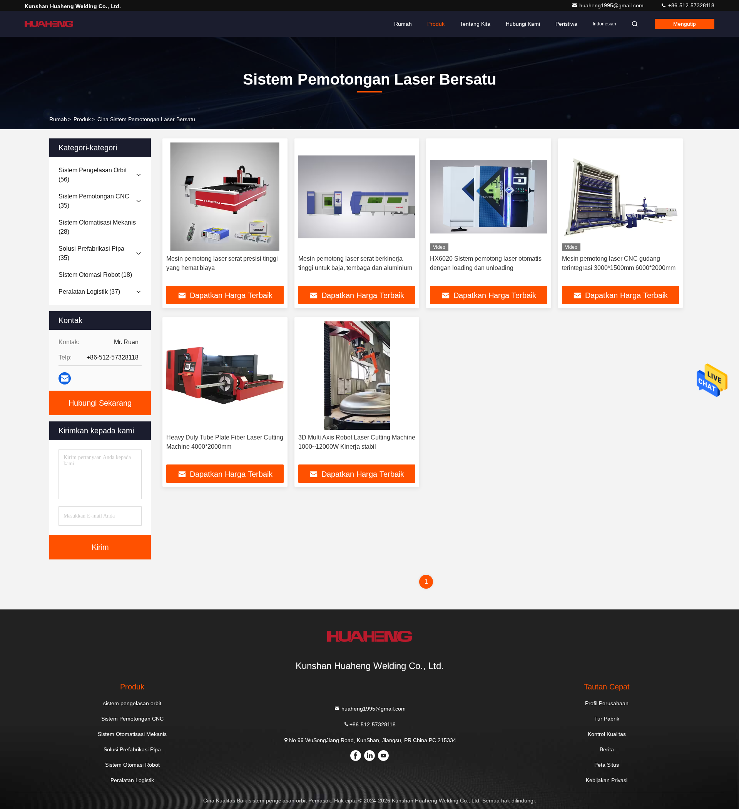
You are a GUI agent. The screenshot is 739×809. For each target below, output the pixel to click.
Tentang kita (475, 24)
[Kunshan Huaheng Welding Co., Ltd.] (49, 24)
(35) (94, 201)
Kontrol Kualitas (607, 734)
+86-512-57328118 (690, 5)
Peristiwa (566, 24)
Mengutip (684, 24)
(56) (93, 175)
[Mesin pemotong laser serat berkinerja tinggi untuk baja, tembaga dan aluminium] (357, 196)
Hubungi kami (523, 24)
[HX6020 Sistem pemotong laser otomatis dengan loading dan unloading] (488, 196)
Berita (607, 749)
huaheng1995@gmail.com (612, 5)
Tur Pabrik (606, 719)
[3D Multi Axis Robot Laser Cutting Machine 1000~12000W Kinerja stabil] (357, 375)
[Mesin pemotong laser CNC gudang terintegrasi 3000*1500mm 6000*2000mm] (620, 196)
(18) (95, 274)
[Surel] (65, 378)
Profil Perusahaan (607, 703)
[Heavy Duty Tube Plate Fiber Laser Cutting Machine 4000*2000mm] (225, 375)
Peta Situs (606, 765)
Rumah (403, 24)
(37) (89, 291)
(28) (97, 227)
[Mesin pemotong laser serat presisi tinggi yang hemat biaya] (225, 196)
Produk (436, 24)
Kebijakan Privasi (606, 780)
